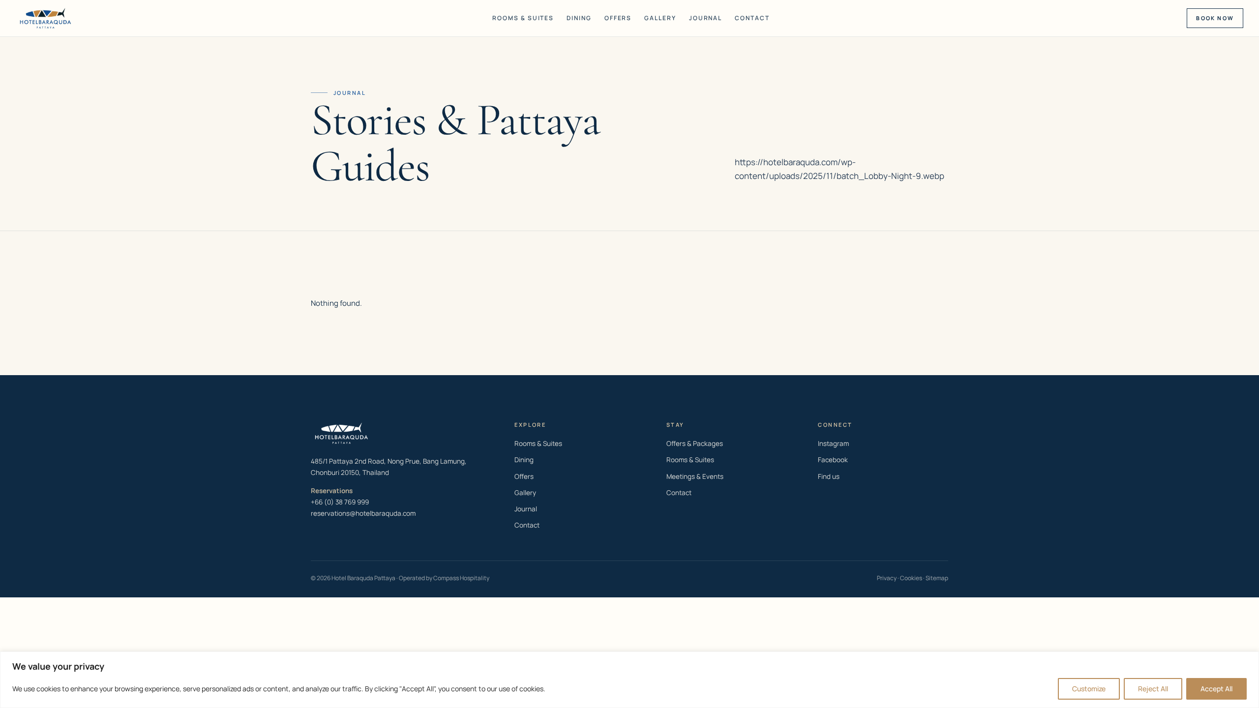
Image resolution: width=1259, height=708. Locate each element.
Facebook (833, 459)
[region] (629, 679)
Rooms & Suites (523, 18)
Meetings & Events (694, 476)
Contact (752, 18)
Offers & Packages (694, 443)
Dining (579, 18)
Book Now (1215, 18)
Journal (705, 18)
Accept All (1216, 688)
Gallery (660, 18)
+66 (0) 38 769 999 (340, 502)
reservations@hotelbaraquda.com (363, 513)
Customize (1089, 688)
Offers (618, 18)
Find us (828, 476)
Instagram (833, 443)
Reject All (1153, 688)
